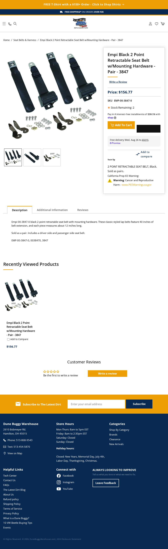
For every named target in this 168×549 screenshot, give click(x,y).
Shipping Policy (12, 503)
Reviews (82, 210)
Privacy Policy (11, 513)
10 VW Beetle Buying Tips (17, 522)
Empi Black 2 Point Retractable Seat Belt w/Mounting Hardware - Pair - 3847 (21, 329)
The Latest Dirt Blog (14, 489)
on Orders (84, 11)
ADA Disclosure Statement (69, 539)
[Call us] (9, 23)
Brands (113, 434)
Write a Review (118, 81)
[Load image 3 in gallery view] (52, 157)
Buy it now (149, 128)
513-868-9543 (24, 440)
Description (19, 210)
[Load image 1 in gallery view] (13, 157)
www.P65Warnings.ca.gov (136, 184)
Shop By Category (119, 429)
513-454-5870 (22, 446)
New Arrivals (116, 444)
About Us (8, 494)
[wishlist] (156, 24)
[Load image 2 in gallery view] (32, 157)
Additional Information (52, 210)
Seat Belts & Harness (24, 40)
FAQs (6, 485)
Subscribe (139, 404)
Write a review (107, 373)
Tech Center (10, 475)
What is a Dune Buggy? (16, 518)
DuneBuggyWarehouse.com (42, 539)
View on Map (15, 453)
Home (6, 40)
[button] (4, 23)
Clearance (114, 439)
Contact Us (9, 480)
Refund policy (11, 499)
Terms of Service (12, 508)
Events (7, 527)
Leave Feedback (105, 483)
